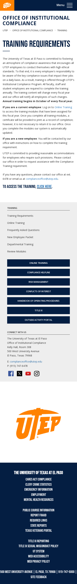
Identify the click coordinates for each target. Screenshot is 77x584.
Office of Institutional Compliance (36, 20)
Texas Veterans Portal (38, 530)
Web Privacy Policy (38, 561)
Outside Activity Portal (38, 319)
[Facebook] (11, 373)
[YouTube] (28, 373)
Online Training (63, 107)
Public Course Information (38, 510)
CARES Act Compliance (39, 479)
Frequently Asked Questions (23, 230)
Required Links (38, 520)
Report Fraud (38, 515)
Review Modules (16, 251)
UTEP (5, 30)
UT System (38, 551)
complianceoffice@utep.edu (42, 178)
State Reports (38, 525)
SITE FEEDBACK (39, 577)
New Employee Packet (20, 237)
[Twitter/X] (19, 373)
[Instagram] (36, 373)
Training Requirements (20, 215)
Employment (38, 495)
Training (62, 30)
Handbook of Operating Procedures (38, 300)
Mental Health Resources (38, 500)
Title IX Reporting (38, 541)
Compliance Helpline (38, 272)
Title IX (38, 310)
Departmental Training (20, 244)
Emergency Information (38, 489)
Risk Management (38, 281)
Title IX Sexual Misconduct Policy (38, 546)
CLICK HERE (44, 186)
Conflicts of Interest (38, 291)
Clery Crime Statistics (38, 484)
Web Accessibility (38, 556)
